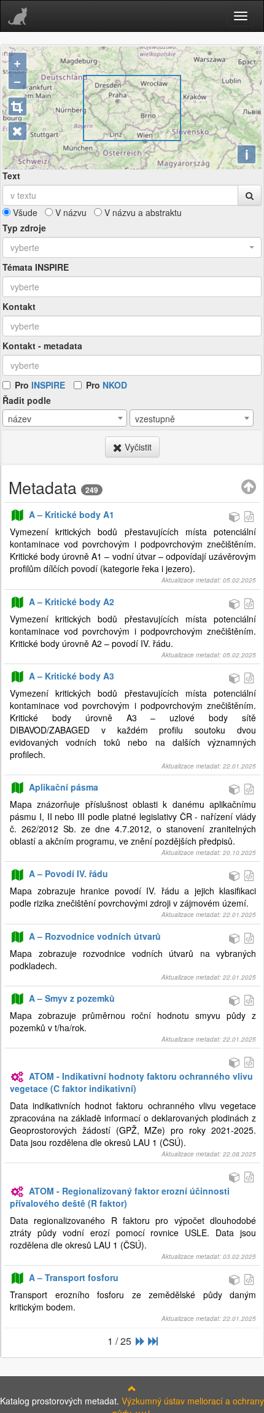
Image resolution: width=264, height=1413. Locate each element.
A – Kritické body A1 (71, 514)
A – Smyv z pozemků (72, 998)
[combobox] (132, 247)
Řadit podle (26, 400)
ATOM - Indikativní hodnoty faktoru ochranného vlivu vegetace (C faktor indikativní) (131, 1082)
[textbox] (132, 286)
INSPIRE (48, 385)
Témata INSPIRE (35, 267)
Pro (40, 385)
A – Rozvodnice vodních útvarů (95, 936)
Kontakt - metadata (42, 345)
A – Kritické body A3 (71, 676)
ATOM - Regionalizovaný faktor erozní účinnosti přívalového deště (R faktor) (120, 1197)
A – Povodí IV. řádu (68, 873)
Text (11, 175)
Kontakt (19, 306)
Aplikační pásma (63, 787)
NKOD (115, 385)
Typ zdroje (24, 228)
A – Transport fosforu (73, 1277)
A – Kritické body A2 (71, 601)
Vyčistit (137, 447)
